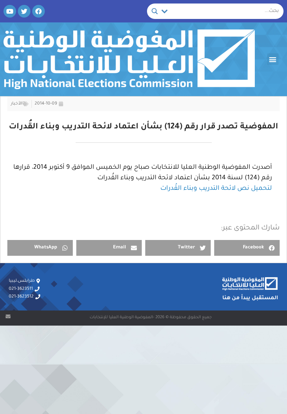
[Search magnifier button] (155, 11)
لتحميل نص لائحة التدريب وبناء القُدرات (216, 188)
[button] (273, 59)
